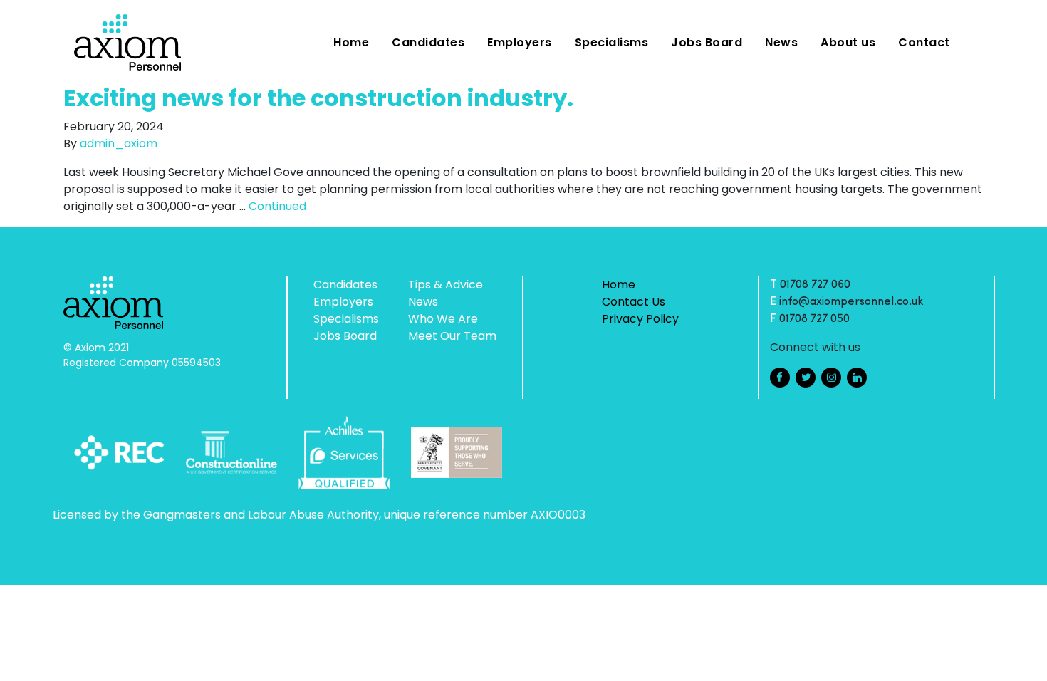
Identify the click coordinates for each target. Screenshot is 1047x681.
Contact (924, 42)
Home (351, 42)
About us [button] (848, 42)
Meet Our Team (452, 336)
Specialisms (612, 42)
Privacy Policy (640, 319)
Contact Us (633, 301)
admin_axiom (118, 143)
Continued (277, 206)
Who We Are (443, 319)
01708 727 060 (815, 285)
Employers (519, 42)
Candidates (428, 42)
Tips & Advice (445, 284)
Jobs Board (706, 42)
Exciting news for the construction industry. (318, 98)
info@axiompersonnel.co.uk (851, 302)
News (781, 42)
